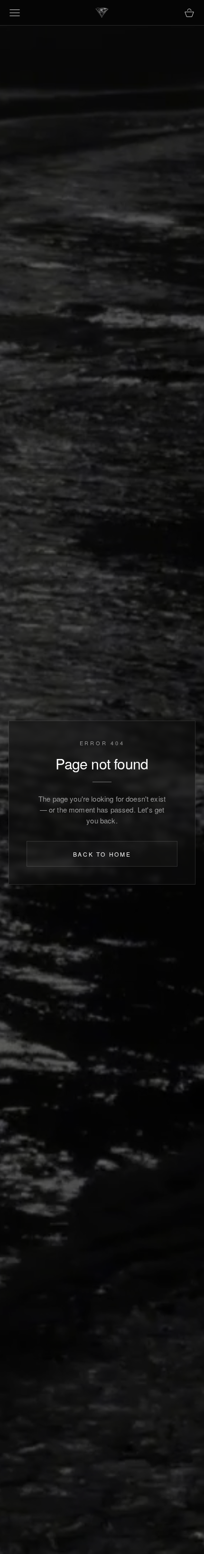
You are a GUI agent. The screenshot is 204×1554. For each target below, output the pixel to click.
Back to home (102, 854)
